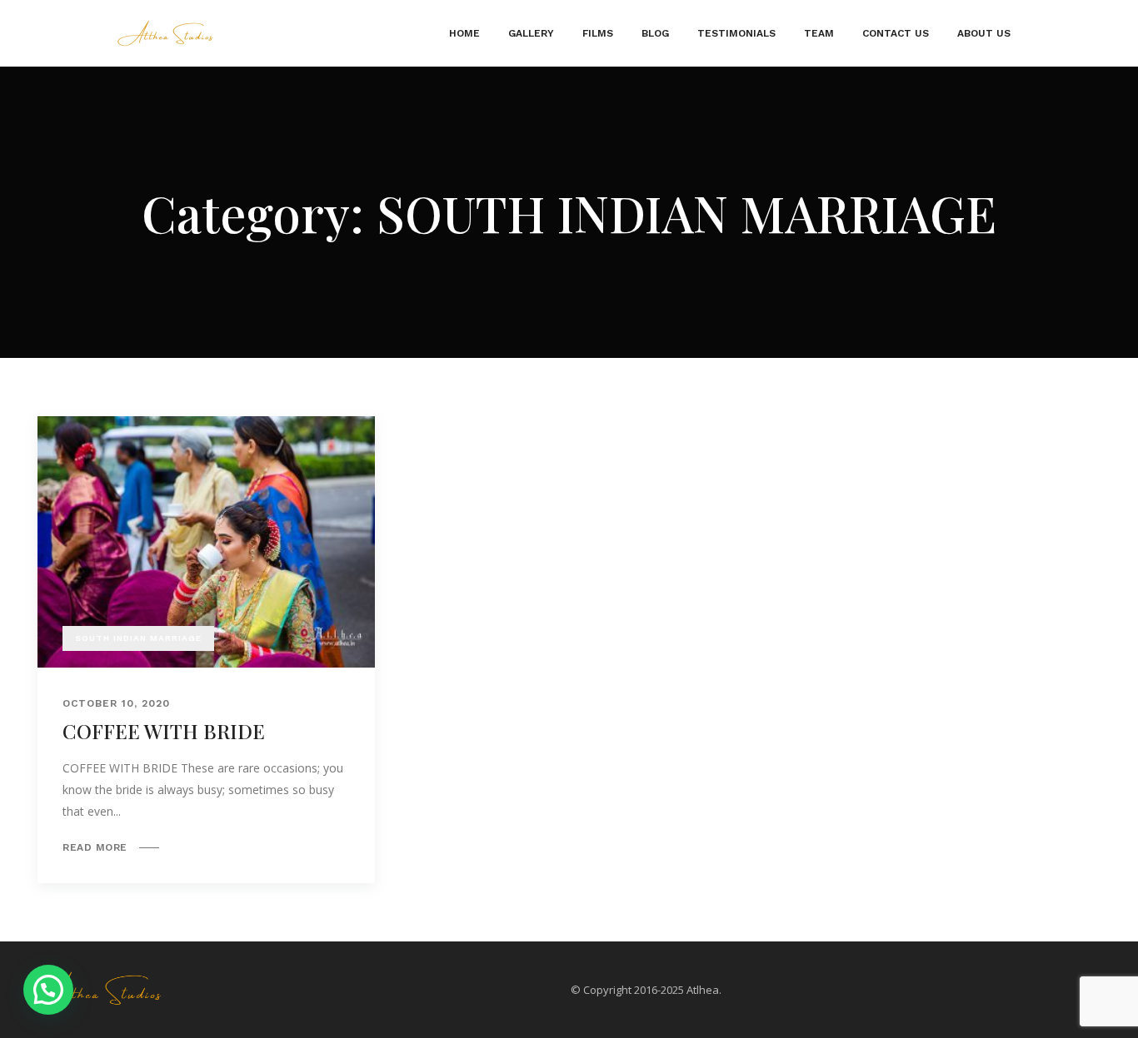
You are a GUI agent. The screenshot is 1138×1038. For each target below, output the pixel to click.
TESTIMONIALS (736, 33)
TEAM (819, 33)
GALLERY (531, 33)
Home (464, 33)
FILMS (597, 33)
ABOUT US (984, 33)
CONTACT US (895, 33)
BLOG (655, 33)
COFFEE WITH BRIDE (163, 731)
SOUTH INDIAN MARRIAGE (138, 638)
